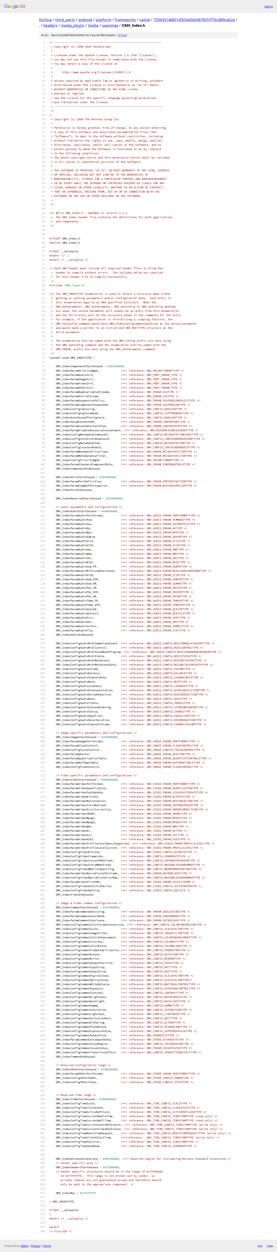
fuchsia (45, 19)
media (93, 25)
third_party (65, 19)
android (85, 19)
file (122, 35)
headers (50, 25)
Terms (47, 1246)
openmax (110, 25)
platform (103, 19)
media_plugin (72, 25)
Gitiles (24, 1246)
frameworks (125, 19)
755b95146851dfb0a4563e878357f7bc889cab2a (194, 19)
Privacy (35, 1246)
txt (260, 1246)
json (269, 1246)
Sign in (268, 6)
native (144, 19)
